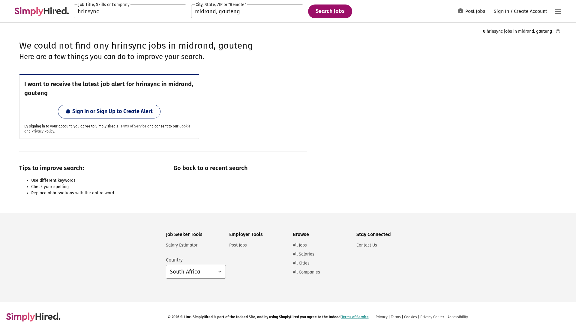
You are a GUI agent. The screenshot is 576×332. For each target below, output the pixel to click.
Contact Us (366, 245)
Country (174, 260)
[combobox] (130, 11)
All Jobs (300, 245)
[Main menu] (558, 11)
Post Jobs (475, 11)
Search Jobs (330, 11)
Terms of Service (132, 126)
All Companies (306, 272)
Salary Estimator (181, 245)
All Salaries (303, 254)
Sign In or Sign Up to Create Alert (112, 111)
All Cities (301, 263)
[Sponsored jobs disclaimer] (558, 31)
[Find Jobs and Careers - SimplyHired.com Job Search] (41, 11)
